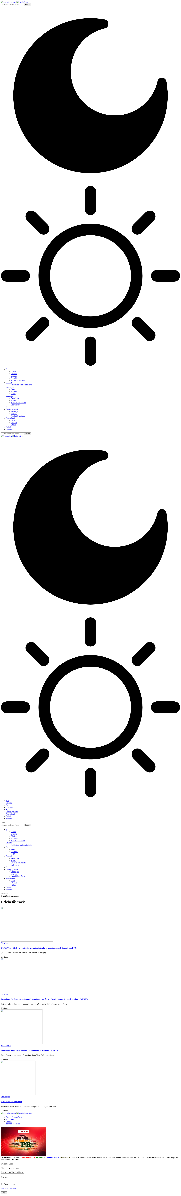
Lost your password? (9, 1188)
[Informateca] (12, 436)
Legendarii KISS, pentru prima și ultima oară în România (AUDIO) (29, 1050)
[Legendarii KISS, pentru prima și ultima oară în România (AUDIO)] (21, 1043)
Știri (9, 1045)
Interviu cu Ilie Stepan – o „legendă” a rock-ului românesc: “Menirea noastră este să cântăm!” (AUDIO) (44, 999)
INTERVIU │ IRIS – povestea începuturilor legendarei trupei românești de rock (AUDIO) (38, 948)
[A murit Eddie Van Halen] (18, 1094)
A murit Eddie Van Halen (11, 1102)
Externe (4, 1097)
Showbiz (4, 943)
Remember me (9, 1184)
